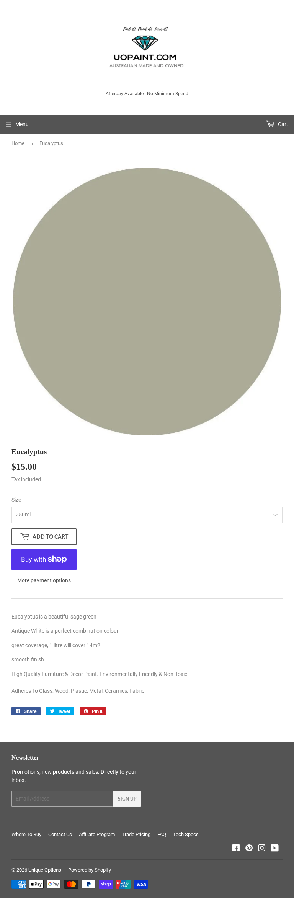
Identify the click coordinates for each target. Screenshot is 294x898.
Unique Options (44, 870)
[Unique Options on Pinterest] (249, 849)
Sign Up (127, 799)
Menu (22, 124)
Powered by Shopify (89, 870)
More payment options (44, 580)
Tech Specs (186, 834)
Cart (282, 124)
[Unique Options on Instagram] (262, 849)
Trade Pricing (136, 834)
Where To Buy (26, 834)
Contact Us (60, 834)
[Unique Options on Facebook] (236, 849)
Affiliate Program (97, 834)
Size (16, 500)
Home (17, 143)
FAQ (161, 834)
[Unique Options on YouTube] (275, 849)
